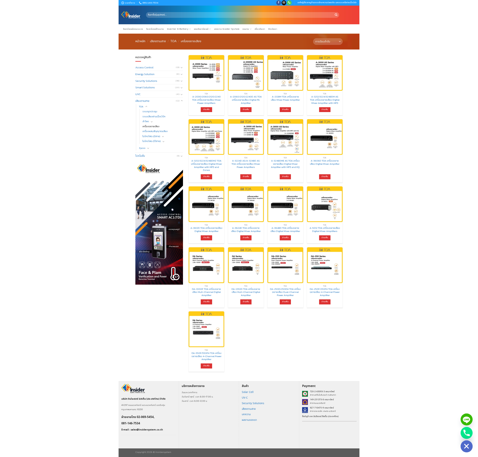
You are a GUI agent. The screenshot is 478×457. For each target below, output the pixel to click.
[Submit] (336, 15)
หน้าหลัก (140, 41)
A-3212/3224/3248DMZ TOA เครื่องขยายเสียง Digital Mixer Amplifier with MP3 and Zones (206, 165)
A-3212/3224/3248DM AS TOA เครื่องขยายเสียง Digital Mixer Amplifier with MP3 (324, 100)
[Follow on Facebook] (278, 2)
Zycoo (142, 148)
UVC (138, 94)
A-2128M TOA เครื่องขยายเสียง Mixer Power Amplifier (285, 98)
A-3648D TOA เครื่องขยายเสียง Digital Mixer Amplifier (285, 230)
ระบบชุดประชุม (149, 111)
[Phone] (467, 433)
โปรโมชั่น (140, 156)
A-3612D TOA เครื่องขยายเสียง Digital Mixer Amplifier (206, 230)
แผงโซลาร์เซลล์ (201, 29)
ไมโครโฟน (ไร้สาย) (151, 141)
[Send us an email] (284, 2)
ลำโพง (145, 121)
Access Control (144, 67)
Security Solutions (146, 81)
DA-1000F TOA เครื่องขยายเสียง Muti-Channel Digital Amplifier (206, 292)
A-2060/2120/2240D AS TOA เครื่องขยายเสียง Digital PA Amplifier (246, 100)
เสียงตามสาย (158, 41)
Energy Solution (144, 74)
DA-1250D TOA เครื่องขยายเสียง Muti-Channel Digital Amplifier (246, 292)
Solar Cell (248, 392)
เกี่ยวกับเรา (260, 29)
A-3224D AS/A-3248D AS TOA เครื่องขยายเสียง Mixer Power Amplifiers (246, 164)
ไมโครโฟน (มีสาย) (151, 136)
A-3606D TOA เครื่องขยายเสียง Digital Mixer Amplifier (324, 162)
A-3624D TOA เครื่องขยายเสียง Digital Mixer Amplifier (246, 230)
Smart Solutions (145, 87)
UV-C (245, 398)
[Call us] (289, 2)
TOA (173, 41)
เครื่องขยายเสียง (150, 126)
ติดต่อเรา (272, 29)
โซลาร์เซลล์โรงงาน (155, 29)
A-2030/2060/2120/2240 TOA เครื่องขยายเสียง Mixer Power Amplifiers (206, 100)
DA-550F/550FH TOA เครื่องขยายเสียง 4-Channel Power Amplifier (206, 356)
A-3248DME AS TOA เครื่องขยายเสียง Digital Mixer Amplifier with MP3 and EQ (285, 164)
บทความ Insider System (227, 29)
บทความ (246, 414)
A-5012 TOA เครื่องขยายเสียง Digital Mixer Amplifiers (325, 230)
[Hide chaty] (467, 446)
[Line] (467, 419)
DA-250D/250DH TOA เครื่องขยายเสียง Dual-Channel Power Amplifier (285, 292)
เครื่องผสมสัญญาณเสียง (155, 131)
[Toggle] (181, 67)
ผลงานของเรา (249, 420)
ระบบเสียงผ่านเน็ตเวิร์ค (153, 116)
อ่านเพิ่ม (206, 109)
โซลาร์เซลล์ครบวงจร (133, 29)
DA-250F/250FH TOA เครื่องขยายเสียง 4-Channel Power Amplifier (325, 292)
